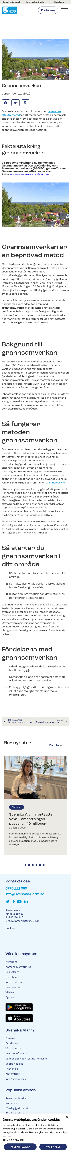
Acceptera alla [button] (20, 1146)
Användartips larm (17, 1098)
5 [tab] (40, 865)
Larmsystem (13, 987)
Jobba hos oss (14, 1064)
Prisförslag (48, 10)
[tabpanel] (35, 805)
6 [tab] (44, 865)
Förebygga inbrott (16, 1108)
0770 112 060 (16, 888)
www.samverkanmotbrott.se (29, 174)
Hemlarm (11, 962)
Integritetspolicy (15, 1079)
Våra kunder (13, 1048)
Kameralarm (13, 1103)
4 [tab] (36, 865)
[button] (6, 102)
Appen (9, 997)
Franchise (11, 1069)
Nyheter (16, 807)
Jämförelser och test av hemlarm (26, 1058)
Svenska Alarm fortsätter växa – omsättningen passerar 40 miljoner (31, 819)
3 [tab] (33, 865)
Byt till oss (11, 1043)
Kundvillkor (12, 1074)
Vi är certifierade (16, 1053)
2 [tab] (29, 865)
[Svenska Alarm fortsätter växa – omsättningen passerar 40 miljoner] (35, 777)
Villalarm (10, 992)
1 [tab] (25, 865)
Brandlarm (12, 972)
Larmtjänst (12, 977)
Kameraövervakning (18, 967)
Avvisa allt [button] (53, 1146)
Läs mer (7, 1135)
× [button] (67, 1117)
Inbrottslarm (13, 982)
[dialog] (35, 1133)
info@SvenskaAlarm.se (24, 894)
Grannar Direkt (55, 482)
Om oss (10, 1038)
